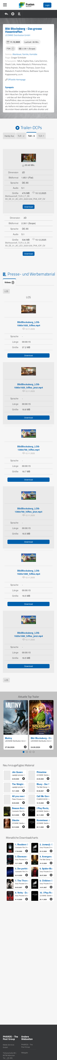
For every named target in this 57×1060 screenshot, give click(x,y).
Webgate (24, 1052)
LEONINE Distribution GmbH (17, 35)
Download (28, 206)
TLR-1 (41, 135)
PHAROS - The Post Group (27, 1045)
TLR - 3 (31, 135)
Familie (25, 54)
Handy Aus (9, 135)
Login (47, 5)
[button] (23, 752)
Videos (9, 282)
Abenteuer (16, 54)
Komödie (33, 54)
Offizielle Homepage (17, 79)
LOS (6, 291)
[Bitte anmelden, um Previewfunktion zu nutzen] (28, 158)
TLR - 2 (21, 135)
